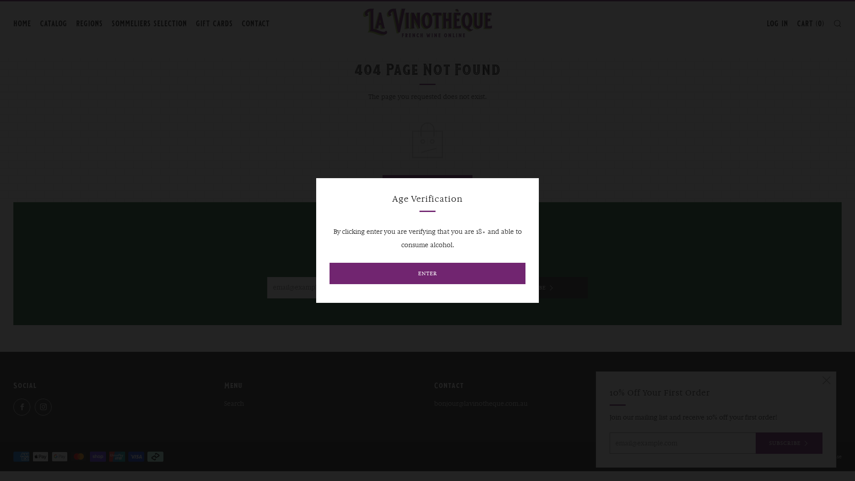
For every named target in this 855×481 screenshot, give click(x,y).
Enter (427, 273)
